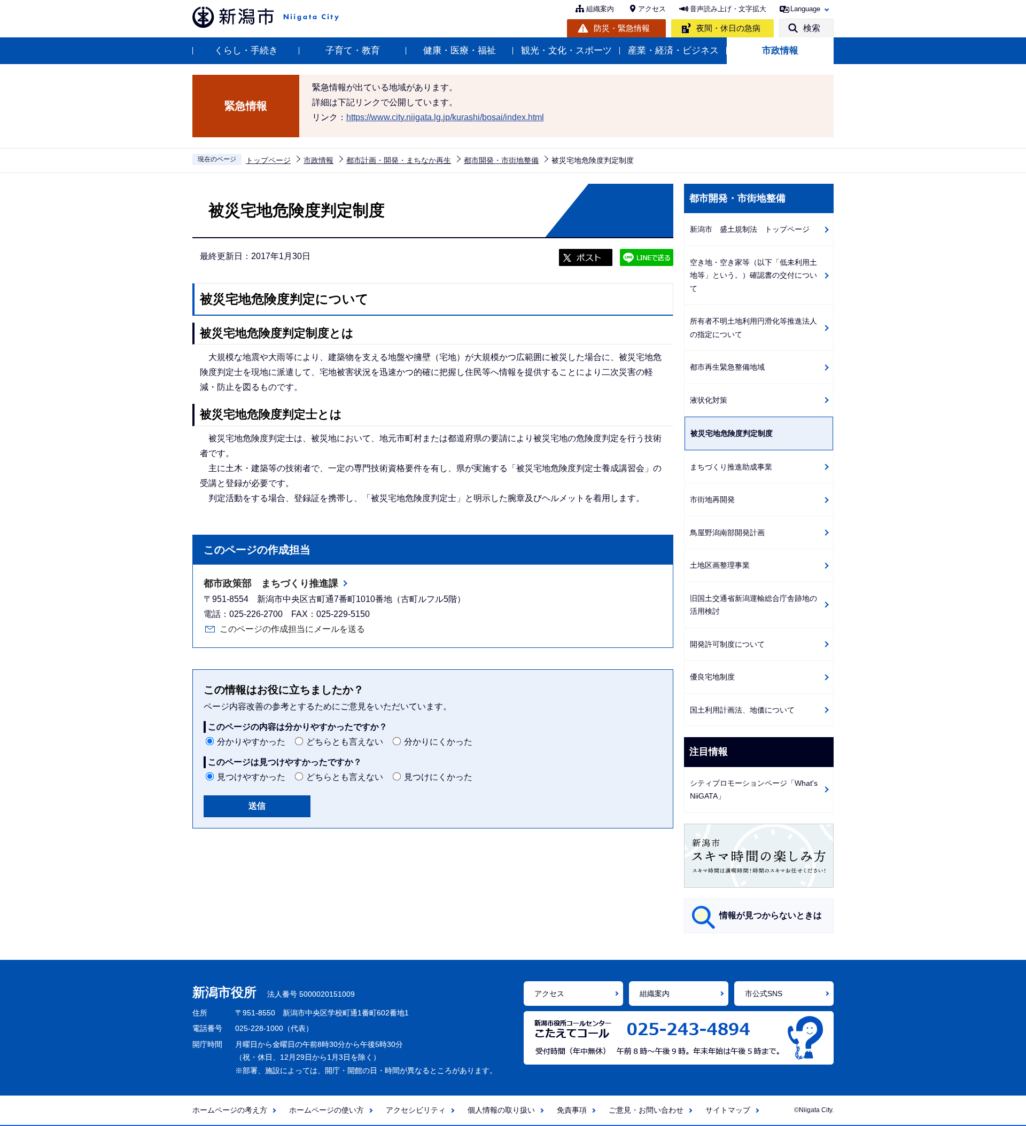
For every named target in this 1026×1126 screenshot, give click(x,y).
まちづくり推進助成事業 (731, 467)
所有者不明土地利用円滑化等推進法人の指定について (753, 328)
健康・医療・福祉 (459, 50)
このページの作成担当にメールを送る (292, 629)
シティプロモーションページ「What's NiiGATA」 (754, 790)
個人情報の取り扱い (501, 1110)
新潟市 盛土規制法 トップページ (750, 229)
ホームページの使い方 (326, 1110)
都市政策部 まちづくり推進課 (271, 583)
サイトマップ (727, 1110)
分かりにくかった (438, 741)
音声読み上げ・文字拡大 (728, 9)
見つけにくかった (438, 776)
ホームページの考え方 (229, 1110)
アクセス (652, 9)
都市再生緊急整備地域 (727, 367)
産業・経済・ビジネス (673, 50)
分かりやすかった (251, 741)
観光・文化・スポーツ (566, 50)
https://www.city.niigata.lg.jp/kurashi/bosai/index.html (445, 117)
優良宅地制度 (712, 677)
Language (805, 9)
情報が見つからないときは (770, 915)
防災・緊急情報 (622, 28)
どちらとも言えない (344, 741)
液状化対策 (708, 400)
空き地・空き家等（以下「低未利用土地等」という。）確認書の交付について (753, 275)
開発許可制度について (727, 644)
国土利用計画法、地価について (742, 710)
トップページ (268, 160)
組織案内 (600, 9)
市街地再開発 (712, 499)
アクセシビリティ (416, 1110)
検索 (811, 28)
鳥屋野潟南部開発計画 (727, 532)
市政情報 (780, 50)
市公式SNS (763, 993)
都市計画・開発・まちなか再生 (398, 160)
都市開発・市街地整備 (501, 160)
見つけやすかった (251, 776)
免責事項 (572, 1110)
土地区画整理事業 (720, 565)
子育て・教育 (352, 50)
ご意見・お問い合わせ (646, 1110)
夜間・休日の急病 (728, 28)
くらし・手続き (246, 50)
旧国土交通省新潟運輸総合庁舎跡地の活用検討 (753, 605)
